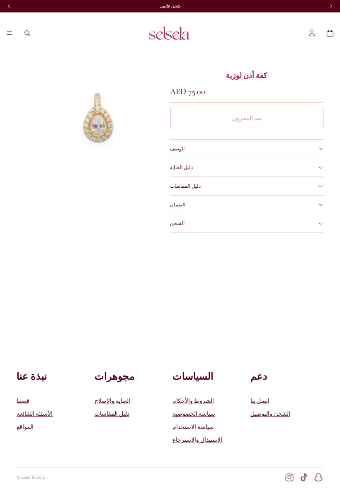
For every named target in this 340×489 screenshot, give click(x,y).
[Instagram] (289, 477)
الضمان (177, 205)
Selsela (38, 477)
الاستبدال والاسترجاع (197, 440)
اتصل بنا (260, 400)
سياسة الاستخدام (193, 427)
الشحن (177, 223)
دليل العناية (181, 167)
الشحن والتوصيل (270, 414)
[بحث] (27, 33)
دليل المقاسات (185, 186)
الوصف (177, 149)
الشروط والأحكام (193, 400)
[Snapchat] (318, 477)
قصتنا (23, 400)
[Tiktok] (304, 477)
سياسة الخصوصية (193, 414)
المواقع (25, 427)
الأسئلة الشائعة (35, 414)
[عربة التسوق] (330, 33)
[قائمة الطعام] (9, 33)
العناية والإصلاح (112, 400)
